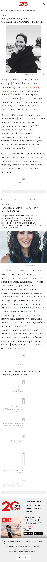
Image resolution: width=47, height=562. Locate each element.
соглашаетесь (20, 549)
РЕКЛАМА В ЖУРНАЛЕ (33, 508)
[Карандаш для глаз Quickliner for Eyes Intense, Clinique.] (24, 458)
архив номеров (28, 526)
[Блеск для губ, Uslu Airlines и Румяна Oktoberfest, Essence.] (23, 480)
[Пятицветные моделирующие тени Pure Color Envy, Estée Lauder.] (23, 419)
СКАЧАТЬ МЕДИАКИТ (32, 502)
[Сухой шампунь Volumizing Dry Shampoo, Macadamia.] (23, 401)
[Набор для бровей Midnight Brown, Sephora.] (23, 436)
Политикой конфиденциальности (22, 551)
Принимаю (23, 557)
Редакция (28, 511)
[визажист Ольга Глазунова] (23, 355)
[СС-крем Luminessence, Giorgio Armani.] (23, 382)
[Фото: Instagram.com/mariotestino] (23, 179)
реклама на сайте (32, 505)
